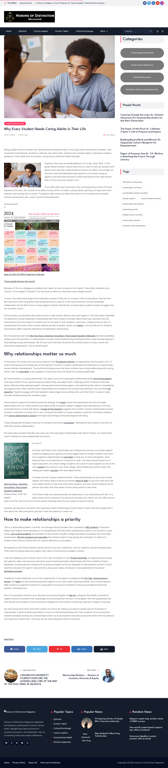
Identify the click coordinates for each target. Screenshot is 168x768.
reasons (41, 467)
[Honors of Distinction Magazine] (29, 16)
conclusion (69, 423)
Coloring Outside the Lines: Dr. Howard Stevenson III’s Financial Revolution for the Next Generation (141, 118)
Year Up (72, 595)
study (63, 402)
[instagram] (162, 3)
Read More (9, 639)
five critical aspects (103, 379)
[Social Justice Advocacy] (142, 65)
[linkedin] (153, 3)
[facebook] (145, 3)
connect (54, 470)
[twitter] (149, 3)
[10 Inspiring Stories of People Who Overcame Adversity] (86, 723)
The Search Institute (65, 362)
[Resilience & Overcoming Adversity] (142, 90)
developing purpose (13, 571)
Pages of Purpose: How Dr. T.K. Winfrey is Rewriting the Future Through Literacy (141, 156)
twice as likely (82, 481)
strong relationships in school (22, 416)
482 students (92, 527)
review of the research (51, 409)
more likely (24, 372)
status (80, 325)
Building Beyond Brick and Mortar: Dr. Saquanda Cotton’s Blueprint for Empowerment (140, 143)
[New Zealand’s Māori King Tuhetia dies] (86, 737)
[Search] (151, 31)
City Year (88, 578)
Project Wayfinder (79, 558)
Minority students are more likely (32, 537)
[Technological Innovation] (142, 53)
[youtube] (158, 3)
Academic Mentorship (15, 123)
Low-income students (21, 534)
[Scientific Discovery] (142, 77)
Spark (18, 581)
